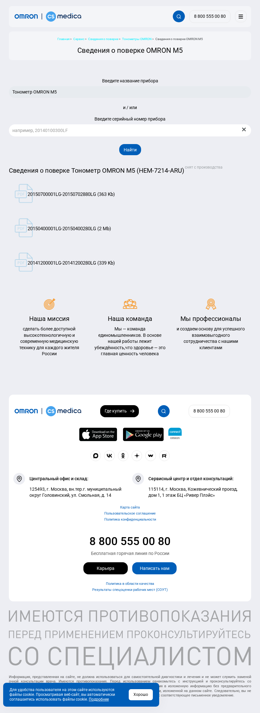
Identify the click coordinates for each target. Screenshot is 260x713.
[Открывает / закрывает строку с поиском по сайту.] (179, 16)
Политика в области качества (130, 584)
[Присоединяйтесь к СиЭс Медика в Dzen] (137, 455)
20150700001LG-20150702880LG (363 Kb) (71, 194)
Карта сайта (130, 507)
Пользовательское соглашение (130, 513)
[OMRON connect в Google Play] (143, 434)
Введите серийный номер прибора (130, 118)
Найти (130, 149)
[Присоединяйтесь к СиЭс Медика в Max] (95, 455)
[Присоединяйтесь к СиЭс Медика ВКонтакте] (109, 455)
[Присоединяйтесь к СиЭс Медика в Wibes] (150, 455)
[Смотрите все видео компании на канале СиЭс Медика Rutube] (164, 455)
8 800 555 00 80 (130, 541)
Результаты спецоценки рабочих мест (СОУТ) (130, 590)
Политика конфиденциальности (130, 519)
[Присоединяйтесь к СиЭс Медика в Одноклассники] (123, 455)
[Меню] (241, 16)
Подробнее (99, 699)
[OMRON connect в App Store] (98, 434)
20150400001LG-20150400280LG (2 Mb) (69, 229)
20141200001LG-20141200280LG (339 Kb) (71, 263)
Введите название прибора (130, 80)
